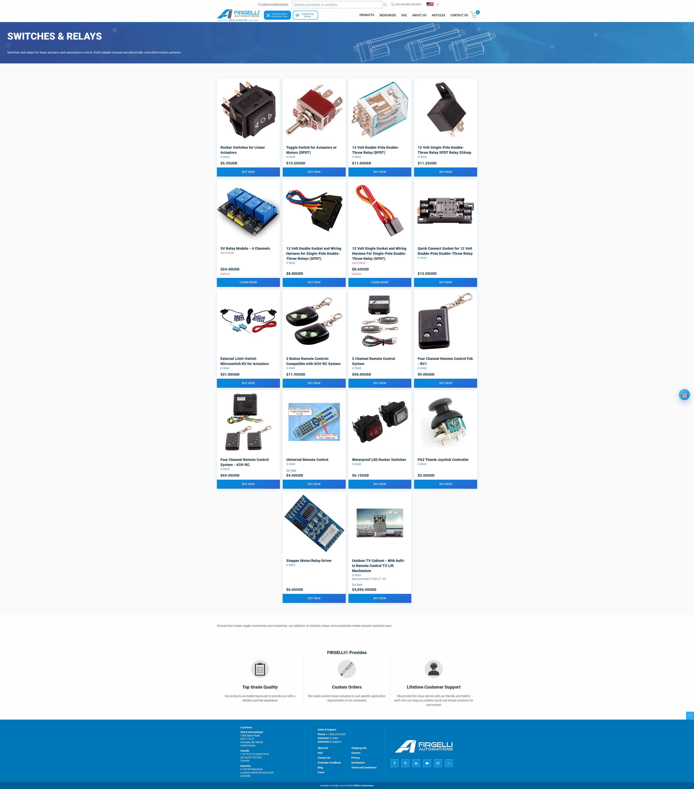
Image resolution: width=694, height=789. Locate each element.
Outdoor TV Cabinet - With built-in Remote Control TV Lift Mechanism (378, 565)
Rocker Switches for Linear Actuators (242, 150)
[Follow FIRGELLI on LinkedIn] (416, 763)
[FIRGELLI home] (424, 746)
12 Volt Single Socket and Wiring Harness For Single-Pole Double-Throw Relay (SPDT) (379, 253)
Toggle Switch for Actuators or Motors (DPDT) (311, 150)
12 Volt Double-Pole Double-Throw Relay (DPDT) (375, 150)
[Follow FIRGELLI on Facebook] (395, 763)
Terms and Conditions (363, 767)
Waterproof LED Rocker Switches (379, 459)
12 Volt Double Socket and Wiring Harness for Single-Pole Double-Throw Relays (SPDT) (313, 253)
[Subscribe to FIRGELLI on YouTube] (427, 763)
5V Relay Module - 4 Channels (245, 248)
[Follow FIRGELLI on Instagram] (438, 763)
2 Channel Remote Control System (373, 361)
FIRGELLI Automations (363, 785)
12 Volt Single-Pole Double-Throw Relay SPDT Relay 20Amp (444, 150)
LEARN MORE (248, 282)
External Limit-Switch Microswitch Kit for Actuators (244, 361)
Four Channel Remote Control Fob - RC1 (445, 361)
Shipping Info (359, 748)
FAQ (404, 15)
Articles (438, 15)
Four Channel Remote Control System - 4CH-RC (244, 462)
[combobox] (337, 4)
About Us (419, 15)
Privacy (355, 757)
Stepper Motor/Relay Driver (309, 560)
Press (321, 772)
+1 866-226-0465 (336, 734)
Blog (320, 767)
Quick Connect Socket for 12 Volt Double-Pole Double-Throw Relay (445, 251)
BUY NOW (248, 172)
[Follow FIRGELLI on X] (405, 763)
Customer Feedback (329, 762)
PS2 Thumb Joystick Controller (443, 459)
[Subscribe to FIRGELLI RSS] (449, 763)
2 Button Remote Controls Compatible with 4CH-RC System (313, 361)
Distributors (358, 762)
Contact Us (459, 15)
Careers (355, 752)
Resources (388, 15)
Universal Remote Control (307, 459)
